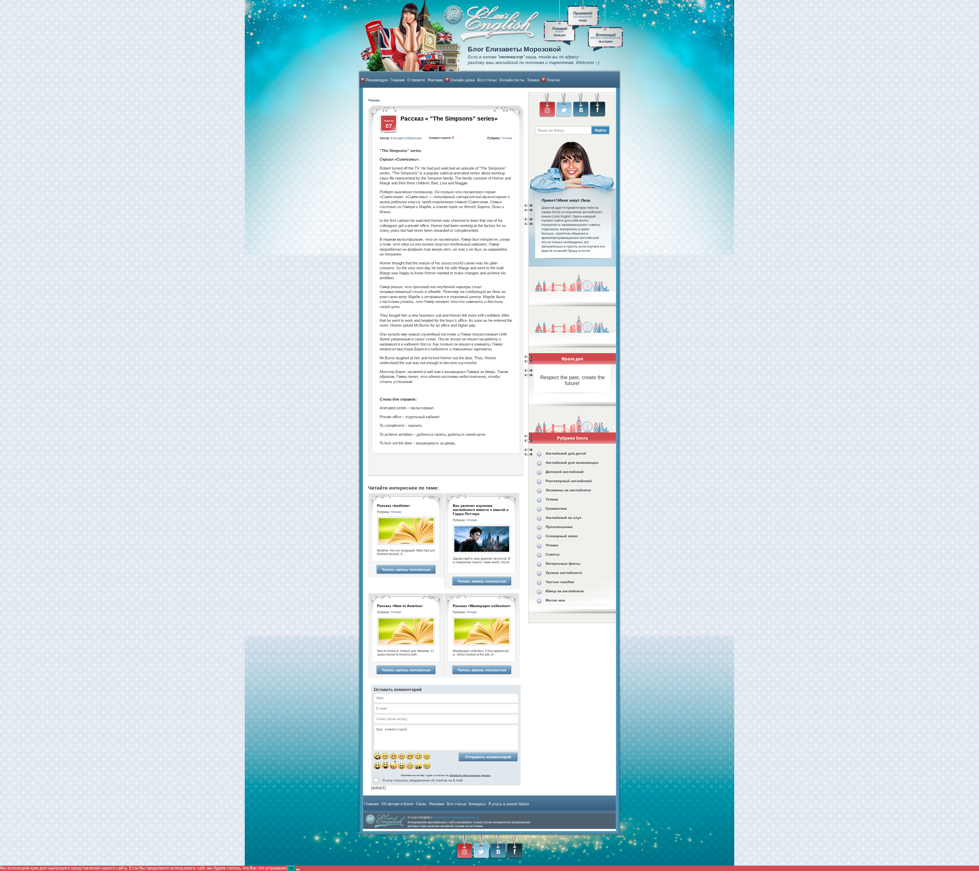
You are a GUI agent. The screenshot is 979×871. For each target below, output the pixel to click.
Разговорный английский (569, 481)
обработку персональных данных (469, 775)
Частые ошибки (560, 582)
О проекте (416, 80)
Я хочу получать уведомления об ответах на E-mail (422, 780)
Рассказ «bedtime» (393, 506)
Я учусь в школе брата (508, 804)
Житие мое (555, 600)
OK (291, 868)
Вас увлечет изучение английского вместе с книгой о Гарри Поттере (481, 510)
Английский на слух (564, 518)
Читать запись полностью (406, 569)
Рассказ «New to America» (400, 606)
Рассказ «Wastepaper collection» (482, 606)
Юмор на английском (565, 591)
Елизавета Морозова (406, 138)
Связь (421, 804)
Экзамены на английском (568, 490)
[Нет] (298, 869)
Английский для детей (566, 453)
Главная (397, 80)
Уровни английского (564, 573)
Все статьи (487, 80)
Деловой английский (565, 472)
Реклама (435, 80)
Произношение (559, 527)
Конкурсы (477, 804)
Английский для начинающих (572, 462)
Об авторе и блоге (397, 804)
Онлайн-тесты (511, 80)
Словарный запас (562, 536)
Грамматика (556, 508)
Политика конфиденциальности (455, 817)
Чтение (506, 138)
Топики (533, 80)
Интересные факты (563, 563)
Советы (553, 554)
